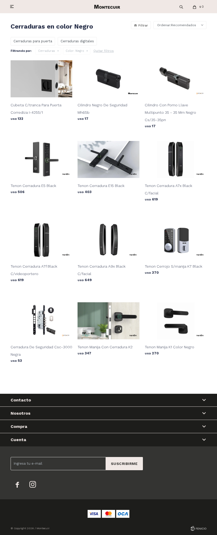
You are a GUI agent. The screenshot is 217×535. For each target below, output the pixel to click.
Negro (75, 51)
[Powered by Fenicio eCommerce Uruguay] (198, 528)
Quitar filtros (103, 51)
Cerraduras (46, 51)
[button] (181, 6)
